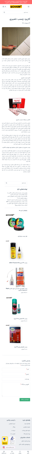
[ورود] (5, 6)
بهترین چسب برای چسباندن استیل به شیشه (17, 200)
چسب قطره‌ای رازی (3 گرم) (20, 347)
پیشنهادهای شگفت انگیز (24, 444)
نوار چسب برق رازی (22, 236)
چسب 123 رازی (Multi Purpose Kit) (18, 263)
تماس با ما (13, 434)
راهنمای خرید (27, 423)
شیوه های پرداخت (26, 430)
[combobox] (17, 183)
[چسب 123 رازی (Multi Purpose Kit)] (16, 251)
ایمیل (27, 374)
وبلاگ (14, 427)
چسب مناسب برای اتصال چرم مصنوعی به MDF (16, 201)
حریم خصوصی (12, 423)
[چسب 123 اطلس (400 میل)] (16, 306)
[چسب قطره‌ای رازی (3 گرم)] (16, 335)
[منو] (28, 6)
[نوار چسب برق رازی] (16, 224)
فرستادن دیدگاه (24, 399)
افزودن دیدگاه (25, 384)
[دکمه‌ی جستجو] (4, 12)
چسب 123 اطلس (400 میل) (20, 318)
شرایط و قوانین (26, 427)
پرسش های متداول (26, 441)
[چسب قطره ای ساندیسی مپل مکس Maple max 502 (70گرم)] (16, 277)
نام (27, 369)
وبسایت (27, 379)
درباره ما (13, 430)
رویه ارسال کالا (27, 434)
